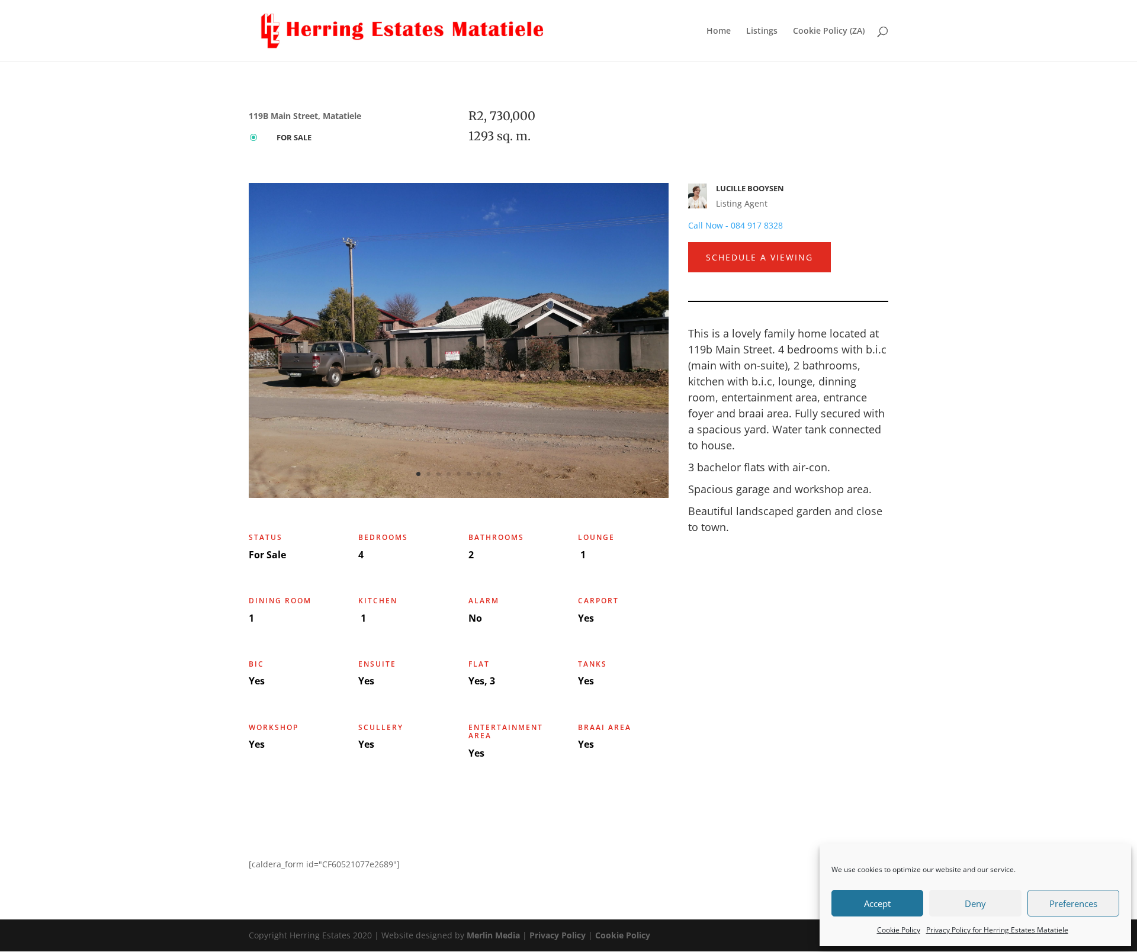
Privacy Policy (557, 935)
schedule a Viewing (759, 257)
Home (718, 31)
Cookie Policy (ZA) (829, 31)
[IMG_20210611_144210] (459, 494)
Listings (762, 31)
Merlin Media (493, 935)
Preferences (1073, 903)
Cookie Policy (898, 930)
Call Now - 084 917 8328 (735, 225)
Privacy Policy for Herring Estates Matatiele (997, 930)
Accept (877, 903)
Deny (975, 903)
